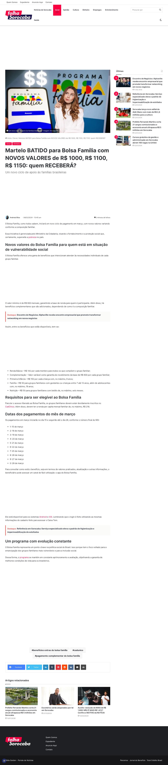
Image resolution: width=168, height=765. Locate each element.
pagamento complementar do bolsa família (58, 656)
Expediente (24, 2)
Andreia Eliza (15, 217)
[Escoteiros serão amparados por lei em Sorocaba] (58, 696)
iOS (50, 517)
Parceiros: (124, 760)
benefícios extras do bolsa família (50, 650)
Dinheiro (86, 10)
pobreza (32, 237)
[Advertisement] (84, 47)
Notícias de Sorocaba (42, 10)
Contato (49, 2)
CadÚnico (9, 406)
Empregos (97, 10)
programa (24, 557)
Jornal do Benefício (137, 760)
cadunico (78, 650)
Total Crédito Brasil (154, 760)
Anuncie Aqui (37, 2)
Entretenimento (111, 10)
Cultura (76, 10)
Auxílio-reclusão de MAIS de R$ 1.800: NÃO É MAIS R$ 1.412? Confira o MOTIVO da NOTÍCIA (92, 710)
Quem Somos (12, 2)
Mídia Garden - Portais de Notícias (19, 760)
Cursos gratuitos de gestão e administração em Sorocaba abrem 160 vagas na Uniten (145, 140)
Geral (57, 10)
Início (9, 138)
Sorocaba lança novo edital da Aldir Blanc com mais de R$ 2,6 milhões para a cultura (146, 112)
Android (43, 517)
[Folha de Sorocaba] (18, 14)
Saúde (36, 20)
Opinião (66, 10)
